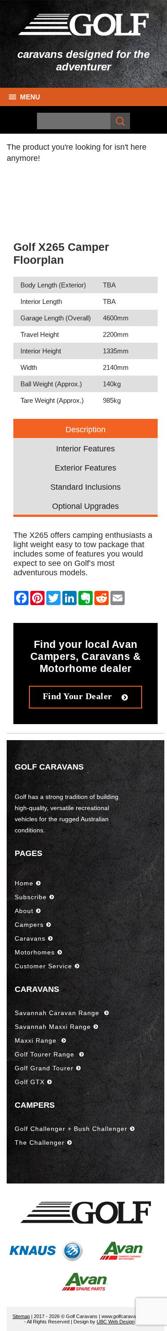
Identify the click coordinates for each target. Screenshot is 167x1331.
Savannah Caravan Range (58, 1012)
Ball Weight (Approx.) (51, 384)
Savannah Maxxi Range (53, 1026)
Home (24, 883)
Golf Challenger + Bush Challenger (71, 1128)
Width (28, 367)
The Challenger (40, 1142)
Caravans (30, 938)
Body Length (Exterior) (53, 285)
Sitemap (21, 1316)
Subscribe (31, 897)
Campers (29, 924)
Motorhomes (35, 952)
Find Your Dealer (79, 696)
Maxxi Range (37, 1040)
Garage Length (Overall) (55, 318)
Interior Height (40, 351)
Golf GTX (30, 1081)
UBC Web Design (115, 1321)
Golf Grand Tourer (44, 1068)
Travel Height (39, 334)
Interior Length (41, 301)
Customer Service (43, 966)
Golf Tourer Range (46, 1054)
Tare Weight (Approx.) (52, 400)
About (24, 910)
